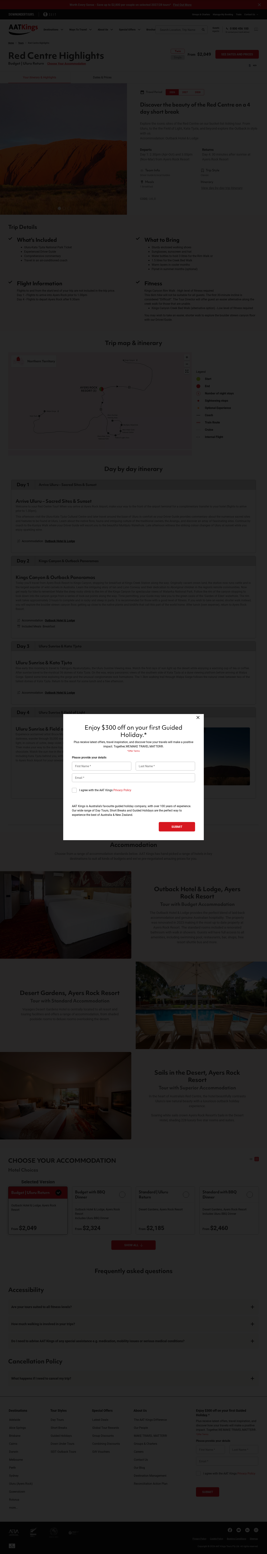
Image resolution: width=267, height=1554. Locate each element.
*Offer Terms (133, 750)
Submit (176, 827)
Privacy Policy (122, 790)
